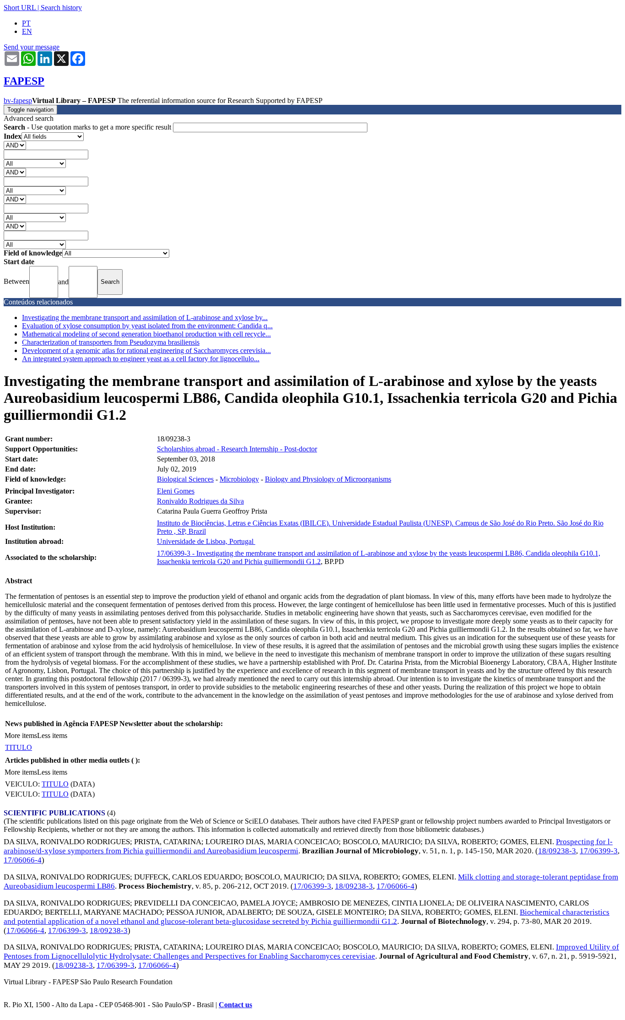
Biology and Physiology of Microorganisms (328, 479)
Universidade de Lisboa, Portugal (206, 541)
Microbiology (239, 479)
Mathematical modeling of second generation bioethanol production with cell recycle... (146, 334)
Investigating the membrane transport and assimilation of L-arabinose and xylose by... (145, 317)
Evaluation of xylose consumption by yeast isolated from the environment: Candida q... (147, 326)
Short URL (20, 7)
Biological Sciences (185, 479)
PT (26, 23)
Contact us (235, 1005)
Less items (52, 735)
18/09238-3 (557, 850)
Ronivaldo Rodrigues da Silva (200, 501)
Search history (61, 7)
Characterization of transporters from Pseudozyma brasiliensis (110, 342)
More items (21, 735)
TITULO (18, 747)
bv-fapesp (18, 100)
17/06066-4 (23, 860)
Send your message (31, 47)
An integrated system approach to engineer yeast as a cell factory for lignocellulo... (140, 359)
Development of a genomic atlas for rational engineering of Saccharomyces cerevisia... (146, 350)
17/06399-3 (599, 850)
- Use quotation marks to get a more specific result (88, 127)
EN (27, 31)
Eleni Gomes (175, 491)
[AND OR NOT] (15, 145)
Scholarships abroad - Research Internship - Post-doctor (237, 449)
